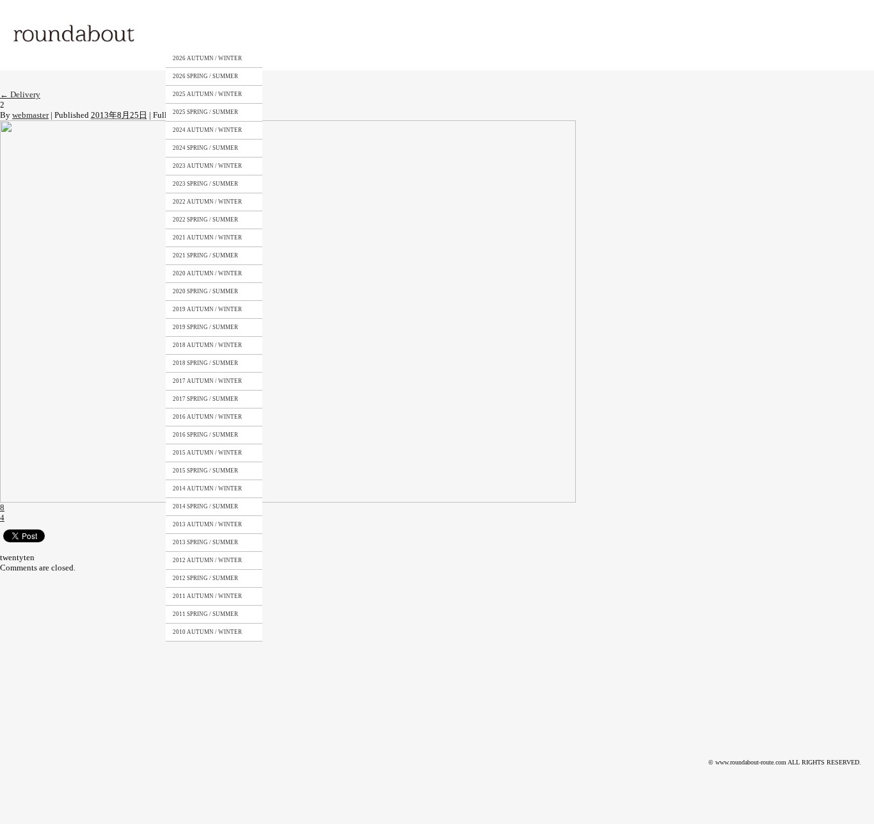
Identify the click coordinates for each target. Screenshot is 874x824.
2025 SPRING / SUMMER (205, 112)
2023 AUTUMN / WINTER (207, 166)
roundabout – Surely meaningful (75, 35)
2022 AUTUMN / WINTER (207, 201)
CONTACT (389, 34)
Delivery (20, 94)
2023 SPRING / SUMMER (205, 184)
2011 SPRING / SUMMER (205, 614)
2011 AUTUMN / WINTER (207, 596)
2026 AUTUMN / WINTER (207, 58)
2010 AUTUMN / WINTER (207, 632)
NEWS (445, 34)
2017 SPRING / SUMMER (205, 399)
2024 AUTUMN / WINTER (207, 130)
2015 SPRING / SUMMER (205, 470)
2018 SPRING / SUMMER (205, 363)
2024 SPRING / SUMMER (205, 148)
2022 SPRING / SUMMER (205, 219)
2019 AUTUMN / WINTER (207, 309)
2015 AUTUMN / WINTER (207, 452)
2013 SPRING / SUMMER (205, 542)
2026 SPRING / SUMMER (205, 76)
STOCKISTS (328, 34)
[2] (288, 125)
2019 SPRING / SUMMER (205, 327)
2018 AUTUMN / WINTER (207, 345)
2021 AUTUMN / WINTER (207, 237)
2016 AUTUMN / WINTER (207, 417)
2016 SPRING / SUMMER (205, 435)
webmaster (30, 115)
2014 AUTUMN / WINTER (207, 488)
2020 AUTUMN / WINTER (207, 273)
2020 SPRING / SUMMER (205, 291)
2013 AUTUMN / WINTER (207, 524)
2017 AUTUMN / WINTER (207, 381)
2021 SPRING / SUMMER (205, 255)
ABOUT (271, 34)
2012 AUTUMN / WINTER (207, 560)
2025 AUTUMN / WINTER (207, 94)
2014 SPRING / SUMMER (205, 506)
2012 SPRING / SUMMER (205, 578)
